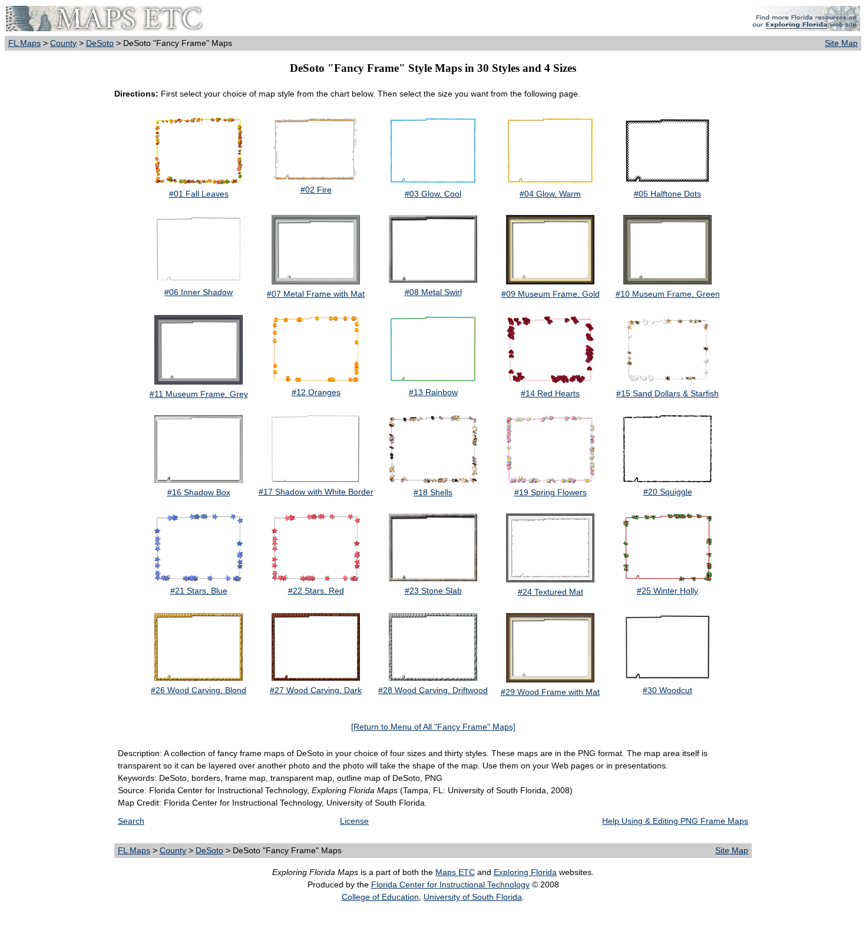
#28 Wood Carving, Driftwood (433, 690)
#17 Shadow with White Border (316, 491)
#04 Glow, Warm (550, 193)
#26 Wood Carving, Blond (198, 690)
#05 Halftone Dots (667, 193)
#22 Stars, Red (316, 590)
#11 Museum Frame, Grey (199, 394)
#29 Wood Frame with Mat (550, 692)
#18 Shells (433, 492)
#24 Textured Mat (550, 592)
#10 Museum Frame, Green (668, 294)
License (354, 821)
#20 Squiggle (667, 491)
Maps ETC (455, 872)
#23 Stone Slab (433, 590)
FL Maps (24, 43)
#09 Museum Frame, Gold (550, 294)
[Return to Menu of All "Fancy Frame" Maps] (433, 726)
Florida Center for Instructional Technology (450, 884)
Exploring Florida (525, 872)
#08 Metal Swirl (433, 292)
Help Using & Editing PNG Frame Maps (675, 821)
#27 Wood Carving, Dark (316, 690)
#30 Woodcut (667, 690)
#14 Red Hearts (550, 393)
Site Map (841, 43)
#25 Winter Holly (667, 590)
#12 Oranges (316, 392)
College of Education (380, 897)
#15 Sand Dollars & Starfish (667, 393)
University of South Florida (473, 897)
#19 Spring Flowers (550, 492)
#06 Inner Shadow (198, 292)
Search (131, 821)
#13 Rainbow (433, 392)
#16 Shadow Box (198, 492)
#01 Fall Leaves (199, 193)
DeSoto (100, 43)
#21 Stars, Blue (198, 590)
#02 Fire (316, 189)
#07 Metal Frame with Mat (316, 294)
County (63, 43)
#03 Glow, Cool (433, 193)
